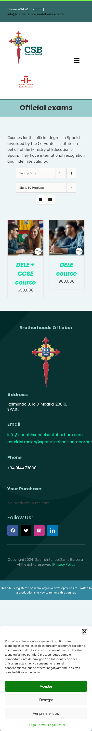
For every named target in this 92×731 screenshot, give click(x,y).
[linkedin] (52, 530)
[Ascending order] (71, 173)
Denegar (46, 700)
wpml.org (40, 588)
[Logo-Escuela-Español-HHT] (25, 31)
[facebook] (12, 530)
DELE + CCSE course (25, 274)
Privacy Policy (64, 564)
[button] (84, 631)
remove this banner (62, 592)
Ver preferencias (46, 713)
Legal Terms (37, 725)
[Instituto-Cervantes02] (26, 77)
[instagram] (39, 530)
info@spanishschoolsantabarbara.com (35, 14)
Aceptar (46, 686)
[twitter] (26, 530)
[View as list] (50, 199)
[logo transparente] (46, 336)
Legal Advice (57, 725)
